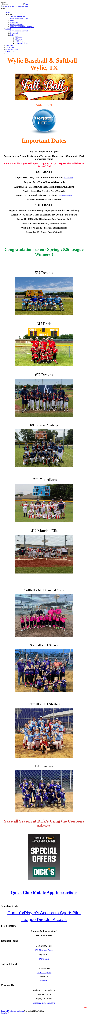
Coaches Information (17, 16)
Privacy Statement (17, 1011)
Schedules (9, 45)
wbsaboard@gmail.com (44, 1003)
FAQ (7, 53)
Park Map (44, 959)
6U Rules (18, 37)
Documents (14, 23)
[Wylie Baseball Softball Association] (15, 6)
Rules (12, 21)
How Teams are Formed (19, 18)
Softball (8, 29)
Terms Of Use (6, 1011)
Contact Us (10, 51)
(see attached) (68, 178)
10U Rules (18, 41)
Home (8, 12)
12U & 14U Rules (21, 43)
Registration (10, 47)
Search (26, 4)
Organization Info (12, 49)
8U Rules (18, 39)
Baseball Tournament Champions (22, 27)
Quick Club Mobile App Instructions (44, 892)
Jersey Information (16, 25)
